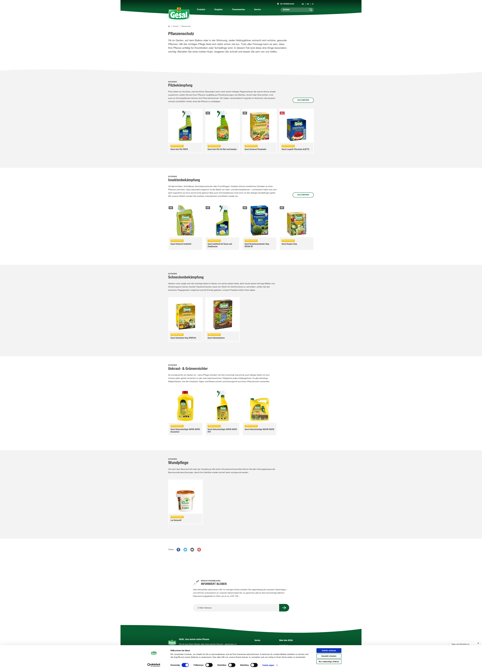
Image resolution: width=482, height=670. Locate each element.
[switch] (209, 665)
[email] (192, 549)
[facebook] (178, 549)
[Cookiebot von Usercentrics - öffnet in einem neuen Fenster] (154, 665)
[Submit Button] (284, 607)
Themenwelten (238, 10)
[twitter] (185, 549)
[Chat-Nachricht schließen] (478, 643)
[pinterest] (199, 549)
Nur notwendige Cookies (329, 662)
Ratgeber (219, 10)
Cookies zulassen (329, 651)
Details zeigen (268, 665)
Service (257, 10)
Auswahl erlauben (328, 656)
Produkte (201, 10)
